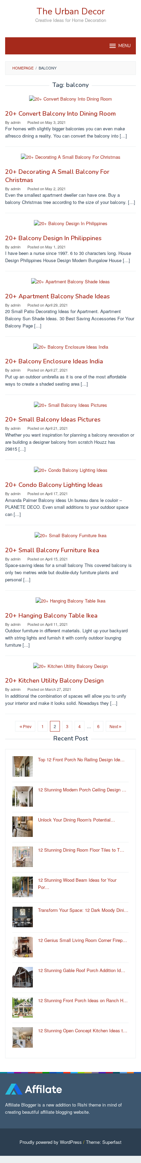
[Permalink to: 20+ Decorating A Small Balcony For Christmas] (70, 160)
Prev (27, 726)
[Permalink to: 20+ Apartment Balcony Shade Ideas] (70, 284)
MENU (124, 46)
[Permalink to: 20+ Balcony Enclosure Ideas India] (70, 349)
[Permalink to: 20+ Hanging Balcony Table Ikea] (70, 603)
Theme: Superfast (103, 1142)
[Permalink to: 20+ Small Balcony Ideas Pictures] (70, 407)
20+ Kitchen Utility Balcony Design (54, 680)
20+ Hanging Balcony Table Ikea (51, 615)
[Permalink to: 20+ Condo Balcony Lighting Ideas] (70, 473)
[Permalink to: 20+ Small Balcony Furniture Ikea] (70, 538)
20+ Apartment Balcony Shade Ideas (57, 296)
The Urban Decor (71, 11)
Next (114, 726)
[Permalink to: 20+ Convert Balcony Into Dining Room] (70, 102)
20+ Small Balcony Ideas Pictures (53, 419)
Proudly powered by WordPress (51, 1142)
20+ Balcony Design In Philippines (53, 238)
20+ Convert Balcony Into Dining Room (60, 113)
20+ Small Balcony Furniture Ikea (52, 550)
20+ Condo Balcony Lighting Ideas (54, 485)
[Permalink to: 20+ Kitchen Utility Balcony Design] (70, 669)
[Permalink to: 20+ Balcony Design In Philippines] (70, 226)
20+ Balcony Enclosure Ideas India (54, 361)
